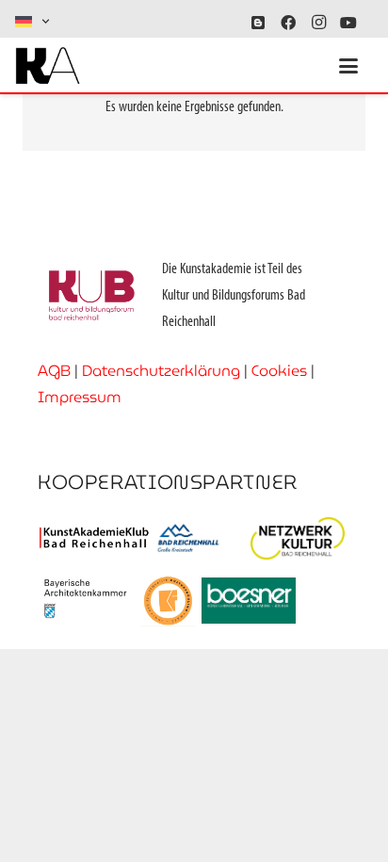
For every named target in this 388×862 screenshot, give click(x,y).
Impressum (79, 397)
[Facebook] (288, 23)
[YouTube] (348, 23)
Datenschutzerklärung (161, 370)
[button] (33, 21)
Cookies (279, 370)
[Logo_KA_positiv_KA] (47, 66)
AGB (54, 370)
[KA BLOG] (258, 23)
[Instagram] (318, 23)
